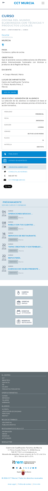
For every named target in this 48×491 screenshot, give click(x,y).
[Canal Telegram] (17, 468)
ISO (3, 384)
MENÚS (4, 434)
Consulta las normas (17, 172)
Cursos (25, 29)
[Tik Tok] (30, 468)
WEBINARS (6, 402)
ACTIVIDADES (6, 438)
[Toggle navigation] (43, 3)
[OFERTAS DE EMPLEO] (24, 303)
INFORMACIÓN (7, 431)
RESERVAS (5, 436)
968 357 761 (12, 176)
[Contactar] (13, 468)
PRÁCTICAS (6, 413)
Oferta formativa (14, 29)
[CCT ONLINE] (24, 293)
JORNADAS (6, 398)
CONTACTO (6, 382)
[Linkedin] (35, 468)
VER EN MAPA (10, 92)
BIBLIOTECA (6, 380)
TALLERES (5, 400)
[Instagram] (28, 468)
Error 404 (36, 484)
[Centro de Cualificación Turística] (24, 3)
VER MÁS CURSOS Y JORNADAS (14, 205)
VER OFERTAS (7, 422)
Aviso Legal (12, 484)
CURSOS (5, 396)
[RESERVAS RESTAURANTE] (24, 322)
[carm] (24, 472)
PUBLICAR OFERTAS (9, 425)
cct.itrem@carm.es (16, 180)
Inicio (4, 29)
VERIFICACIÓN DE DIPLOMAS (11, 411)
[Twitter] (26, 468)
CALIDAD (5, 387)
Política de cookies (24, 484)
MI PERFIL (5, 409)
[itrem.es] (24, 462)
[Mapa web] (20, 468)
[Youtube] (33, 468)
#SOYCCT (5, 416)
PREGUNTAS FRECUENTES (11, 389)
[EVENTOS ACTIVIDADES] (24, 312)
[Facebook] (23, 468)
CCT (3, 378)
